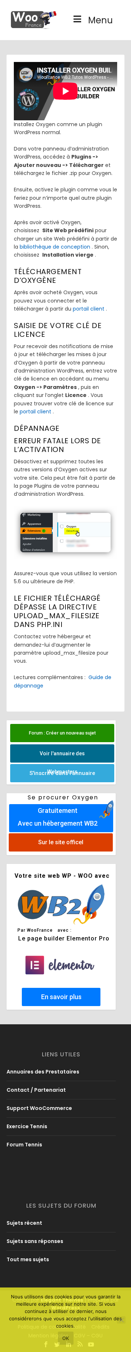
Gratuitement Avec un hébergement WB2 (58, 817)
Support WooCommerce (39, 1108)
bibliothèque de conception (55, 246)
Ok (65, 1338)
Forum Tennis (24, 1144)
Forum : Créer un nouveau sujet (62, 733)
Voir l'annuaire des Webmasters (62, 757)
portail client (88, 308)
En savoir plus (61, 997)
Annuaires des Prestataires (43, 1071)
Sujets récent (24, 1223)
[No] (121, 1320)
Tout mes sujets (28, 1259)
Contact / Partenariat (36, 1090)
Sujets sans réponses (35, 1241)
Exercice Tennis (27, 1126)
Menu (100, 20)
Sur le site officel (60, 842)
